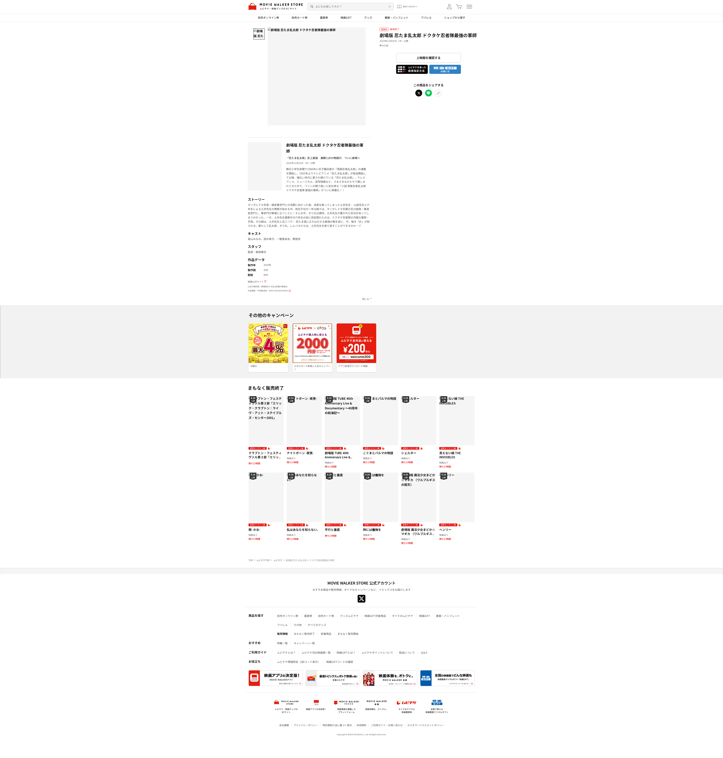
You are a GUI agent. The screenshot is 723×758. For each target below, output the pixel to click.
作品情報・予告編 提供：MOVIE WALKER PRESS (268, 291)
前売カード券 (299, 17)
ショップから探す (454, 17)
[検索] (312, 6)
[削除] (389, 6)
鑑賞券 (324, 17)
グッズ (368, 17)
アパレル (426, 17)
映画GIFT (346, 17)
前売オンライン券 (268, 17)
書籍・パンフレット (396, 17)
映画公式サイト (256, 281)
